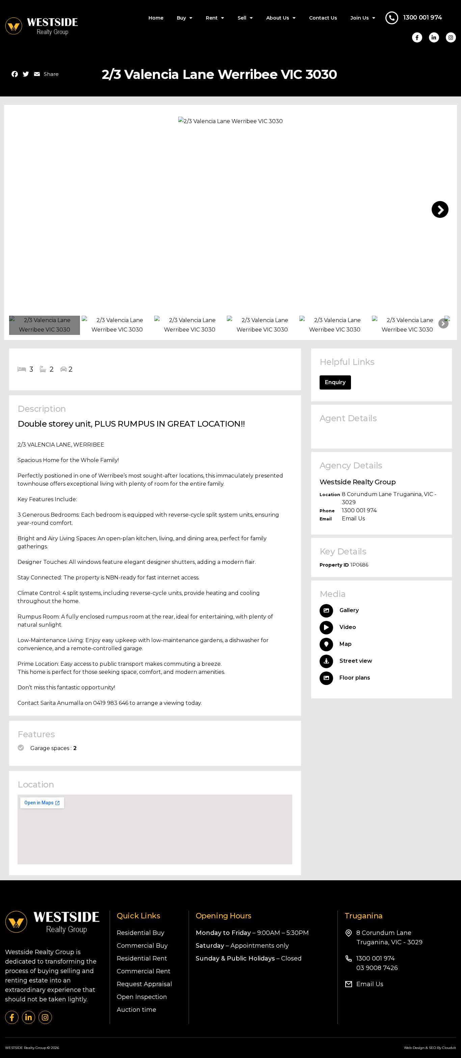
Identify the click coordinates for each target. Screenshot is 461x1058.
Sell (242, 18)
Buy (181, 18)
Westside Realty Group (358, 482)
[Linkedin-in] (434, 37)
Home (155, 18)
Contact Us (323, 18)
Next (440, 209)
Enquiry (335, 382)
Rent (212, 18)
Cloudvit (449, 1048)
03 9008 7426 (377, 968)
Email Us (353, 518)
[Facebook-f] (417, 37)
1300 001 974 (422, 17)
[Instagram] (451, 37)
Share (51, 74)
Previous (20, 209)
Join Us (360, 18)
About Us (277, 18)
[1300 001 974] (391, 17)
